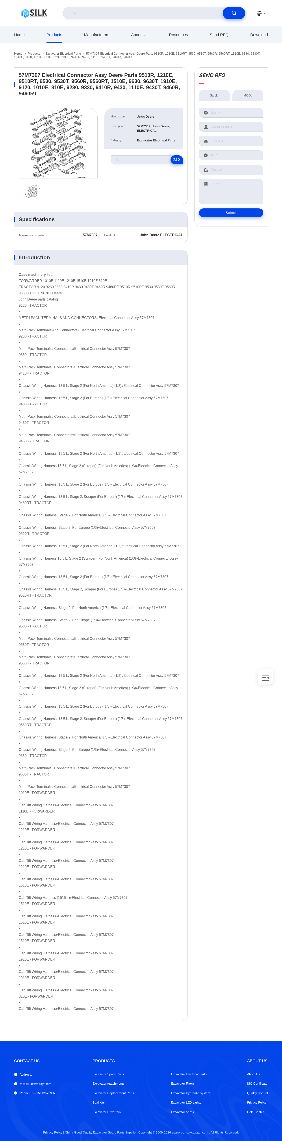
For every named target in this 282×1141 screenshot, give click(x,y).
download (259, 35)
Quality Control (257, 1093)
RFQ (176, 159)
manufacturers (96, 35)
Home (19, 35)
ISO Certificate (257, 1083)
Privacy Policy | (53, 1132)
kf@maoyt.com (35, 1083)
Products (54, 35)
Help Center (255, 1112)
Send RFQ (219, 35)
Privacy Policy (256, 1102)
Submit (231, 213)
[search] (234, 13)
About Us (139, 35)
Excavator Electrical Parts (63, 53)
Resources (178, 35)
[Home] (34, 13)
